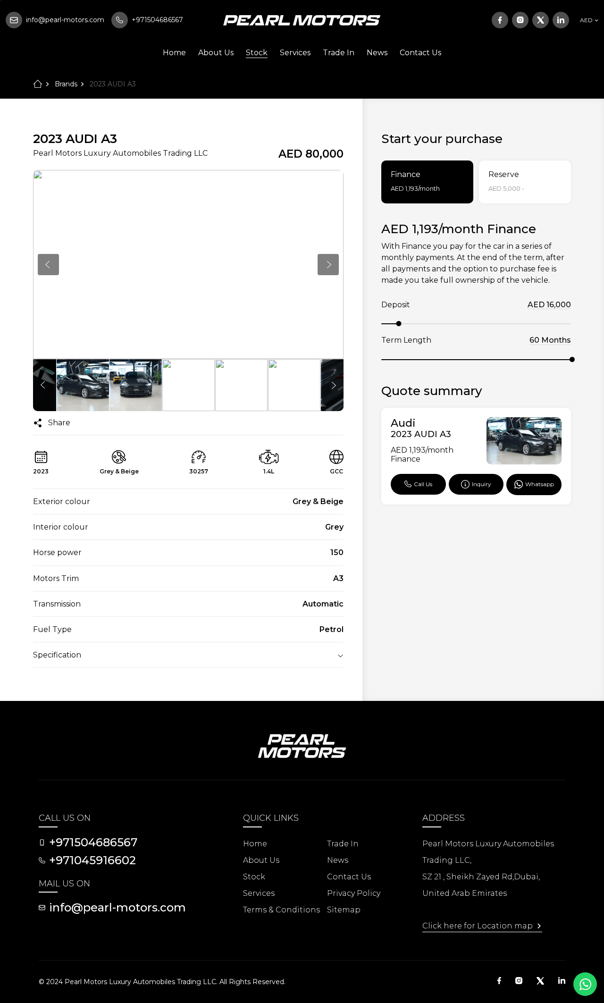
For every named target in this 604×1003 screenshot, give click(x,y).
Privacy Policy (353, 893)
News (377, 52)
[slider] (398, 323)
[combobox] (587, 20)
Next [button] (328, 264)
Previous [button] (48, 264)
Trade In (338, 52)
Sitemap (344, 909)
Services (295, 52)
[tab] (427, 181)
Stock (257, 52)
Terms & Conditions (281, 909)
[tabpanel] (476, 363)
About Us (216, 52)
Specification (57, 654)
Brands (66, 84)
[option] (188, 264)
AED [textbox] (586, 20)
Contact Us (420, 52)
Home (174, 52)
